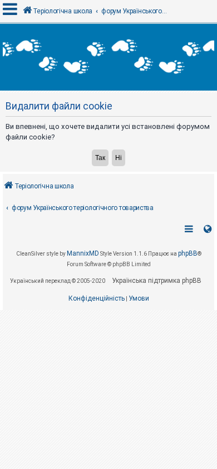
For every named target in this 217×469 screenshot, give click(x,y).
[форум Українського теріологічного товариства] (108, 57)
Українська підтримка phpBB (156, 281)
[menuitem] (96, 299)
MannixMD (83, 253)
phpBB (188, 253)
